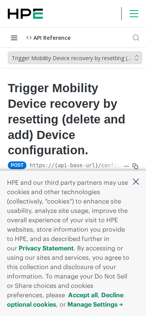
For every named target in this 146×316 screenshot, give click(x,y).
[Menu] (134, 14)
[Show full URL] (126, 166)
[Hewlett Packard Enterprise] (25, 14)
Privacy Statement (46, 248)
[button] (136, 182)
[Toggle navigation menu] (14, 37)
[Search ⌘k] (136, 37)
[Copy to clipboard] (135, 166)
